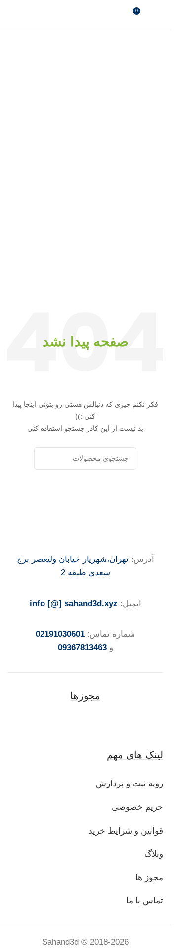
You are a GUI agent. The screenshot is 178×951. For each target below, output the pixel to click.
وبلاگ (152, 854)
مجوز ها (149, 877)
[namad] (85, 724)
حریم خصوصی (137, 807)
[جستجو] (45, 458)
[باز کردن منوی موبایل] (11, 15)
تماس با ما (144, 900)
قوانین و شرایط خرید (126, 831)
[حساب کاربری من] (159, 15)
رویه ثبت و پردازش (129, 783)
